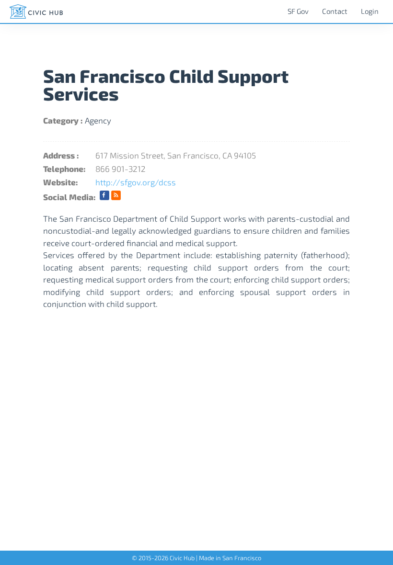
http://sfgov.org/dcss (135, 182)
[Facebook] (104, 197)
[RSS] (116, 197)
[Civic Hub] (36, 11)
